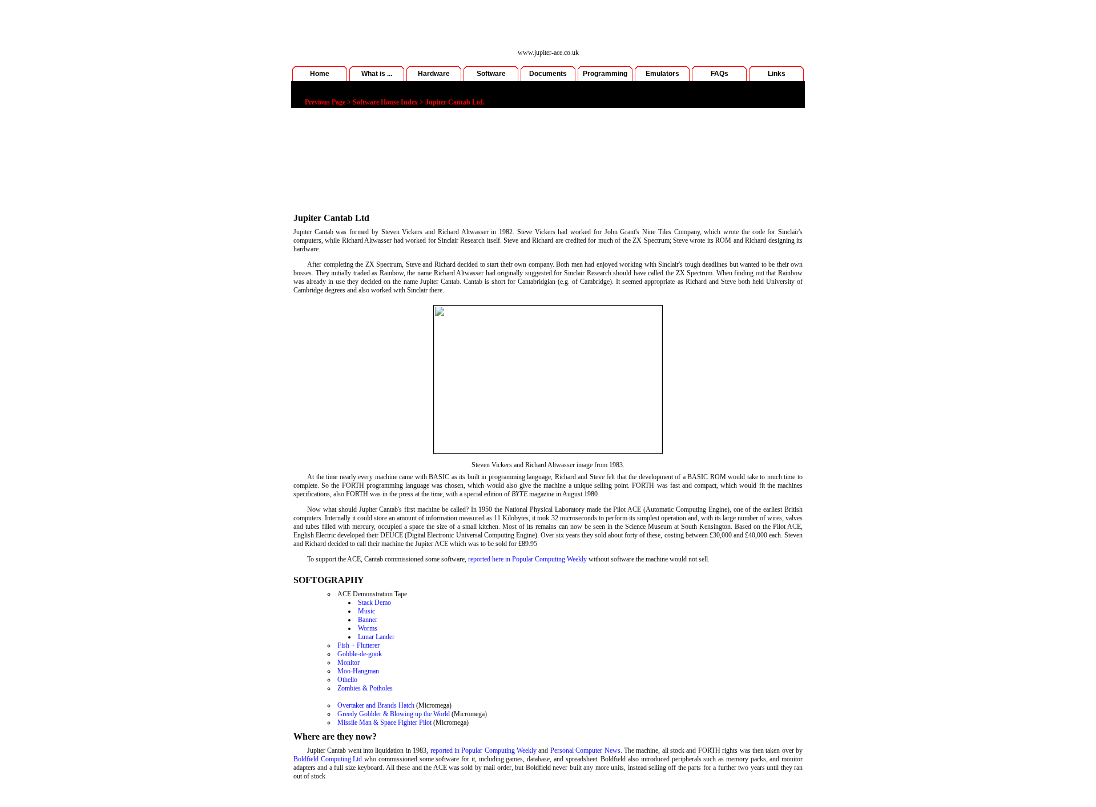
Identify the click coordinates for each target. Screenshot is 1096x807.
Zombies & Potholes (365, 688)
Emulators (662, 74)
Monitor (348, 663)
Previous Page (325, 102)
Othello (347, 680)
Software (491, 74)
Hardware (434, 74)
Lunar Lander (376, 637)
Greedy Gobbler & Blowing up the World (393, 714)
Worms (367, 628)
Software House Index (385, 102)
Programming (605, 74)
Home (319, 74)
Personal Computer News (585, 750)
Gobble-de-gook (359, 654)
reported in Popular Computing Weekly (483, 750)
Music (366, 611)
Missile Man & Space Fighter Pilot (384, 722)
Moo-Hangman (358, 671)
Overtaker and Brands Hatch (375, 705)
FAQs (719, 74)
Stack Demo (374, 603)
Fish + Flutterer (358, 645)
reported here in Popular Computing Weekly (527, 559)
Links (776, 74)
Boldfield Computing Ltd (327, 759)
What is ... (376, 74)
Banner (367, 620)
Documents (548, 74)
